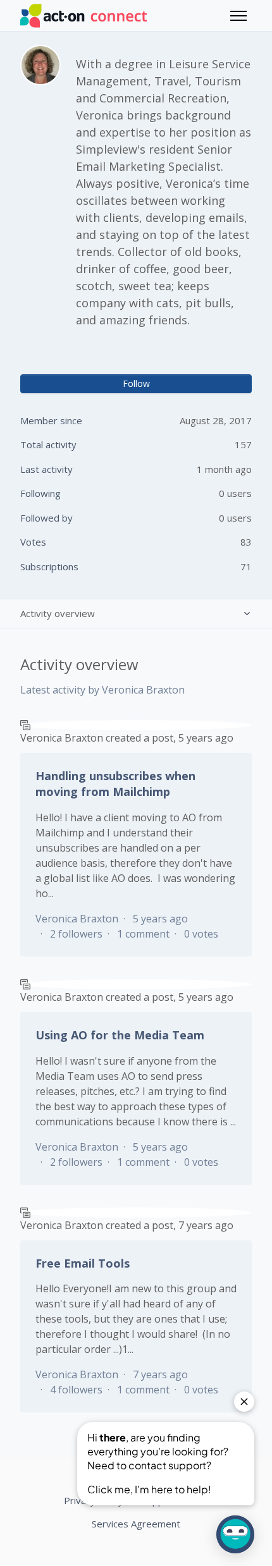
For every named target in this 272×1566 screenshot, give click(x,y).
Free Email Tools (82, 1263)
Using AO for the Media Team (119, 1035)
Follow (136, 383)
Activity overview (57, 613)
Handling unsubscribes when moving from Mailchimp (115, 783)
